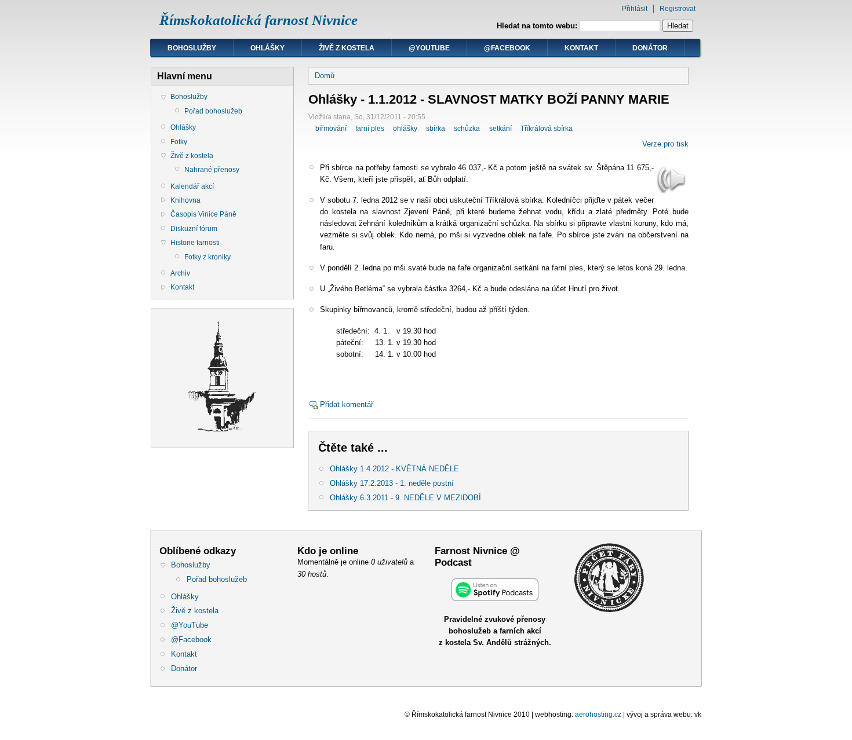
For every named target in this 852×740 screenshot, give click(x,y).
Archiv (180, 273)
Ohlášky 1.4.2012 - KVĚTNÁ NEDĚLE (394, 468)
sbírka (435, 128)
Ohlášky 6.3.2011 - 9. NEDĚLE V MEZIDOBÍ (405, 497)
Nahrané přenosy (211, 170)
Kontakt (581, 48)
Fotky (178, 142)
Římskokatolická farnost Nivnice (258, 20)
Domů (324, 75)
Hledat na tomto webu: (538, 25)
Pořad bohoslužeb (213, 111)
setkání (500, 128)
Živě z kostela (346, 48)
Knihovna (185, 200)
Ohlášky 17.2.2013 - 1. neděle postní (392, 483)
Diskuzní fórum (193, 229)
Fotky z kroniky (207, 257)
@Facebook (507, 48)
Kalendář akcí (192, 186)
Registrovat (678, 9)
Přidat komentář (346, 404)
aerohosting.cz (598, 714)
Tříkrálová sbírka (546, 128)
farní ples (369, 128)
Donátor (650, 48)
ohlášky (405, 128)
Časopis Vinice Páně (203, 214)
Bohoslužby (192, 48)
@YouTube (429, 48)
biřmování (331, 128)
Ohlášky (267, 48)
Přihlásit (634, 9)
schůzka (467, 128)
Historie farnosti (195, 243)
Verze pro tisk (665, 144)
